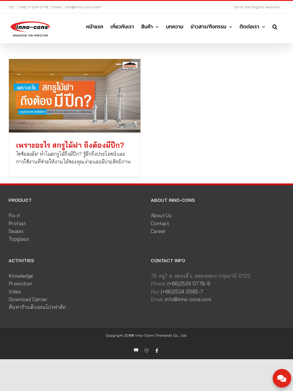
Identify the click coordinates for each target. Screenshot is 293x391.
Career (158, 231)
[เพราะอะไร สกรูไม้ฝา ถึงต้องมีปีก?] (74, 96)
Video (15, 292)
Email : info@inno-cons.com (76, 7)
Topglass (19, 239)
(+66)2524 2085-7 (182, 292)
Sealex (16, 231)
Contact (160, 223)
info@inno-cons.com (188, 299)
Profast (17, 223)
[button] (274, 27)
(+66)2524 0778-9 (188, 284)
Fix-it (14, 215)
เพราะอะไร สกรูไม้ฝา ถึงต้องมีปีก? (70, 145)
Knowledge (21, 276)
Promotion (20, 284)
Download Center (28, 299)
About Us (161, 215)
